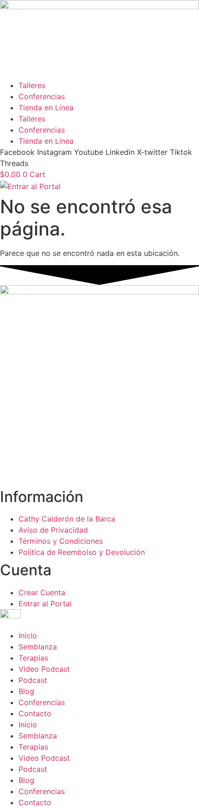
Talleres (32, 85)
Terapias (33, 657)
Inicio (28, 635)
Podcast (33, 680)
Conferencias (42, 96)
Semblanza (38, 646)
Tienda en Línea (46, 107)
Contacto (35, 713)
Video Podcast (44, 669)
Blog (26, 691)
